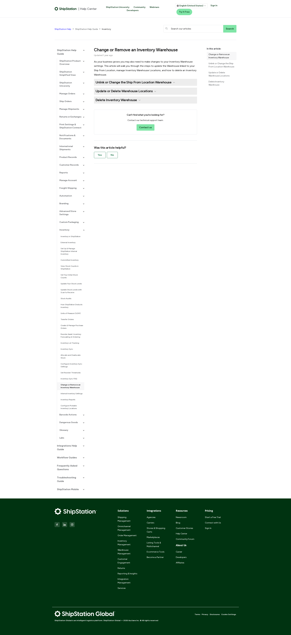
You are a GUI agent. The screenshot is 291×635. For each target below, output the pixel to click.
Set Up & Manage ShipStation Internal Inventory (69, 251)
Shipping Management (124, 519)
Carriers (150, 522)
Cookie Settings (228, 614)
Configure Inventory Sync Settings (71, 365)
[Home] (66, 9)
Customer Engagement (124, 561)
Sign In (214, 5)
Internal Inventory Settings (71, 394)
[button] (69, 52)
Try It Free (184, 12)
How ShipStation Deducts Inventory (71, 305)
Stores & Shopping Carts (156, 530)
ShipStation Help (63, 29)
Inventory (106, 29)
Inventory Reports (68, 400)
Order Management (127, 535)
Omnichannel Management (124, 528)
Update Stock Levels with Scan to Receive (71, 291)
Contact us (145, 127)
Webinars (154, 7)
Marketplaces (153, 537)
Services (122, 588)
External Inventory (68, 242)
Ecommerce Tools (155, 552)
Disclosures (215, 614)
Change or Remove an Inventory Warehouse (70, 386)
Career (179, 552)
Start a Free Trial (213, 517)
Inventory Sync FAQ (69, 379)
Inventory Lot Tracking (70, 343)
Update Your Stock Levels (71, 284)
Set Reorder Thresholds (70, 373)
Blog (178, 522)
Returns (121, 568)
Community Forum (185, 539)
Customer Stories (184, 528)
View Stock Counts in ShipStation (70, 267)
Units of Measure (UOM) (71, 313)
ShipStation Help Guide (86, 29)
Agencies (151, 517)
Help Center (181, 533)
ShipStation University (117, 7)
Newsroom (181, 517)
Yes (100, 154)
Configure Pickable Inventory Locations (69, 407)
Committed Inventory (70, 260)
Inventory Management (124, 543)
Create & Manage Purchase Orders (72, 326)
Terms (197, 614)
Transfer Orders (67, 319)
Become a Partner (155, 557)
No (112, 154)
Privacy (205, 614)
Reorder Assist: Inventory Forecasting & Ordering (71, 335)
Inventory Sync (67, 349)
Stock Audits (66, 298)
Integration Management (124, 581)
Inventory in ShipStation (70, 236)
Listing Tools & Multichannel (154, 544)
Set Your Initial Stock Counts (69, 276)
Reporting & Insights (127, 573)
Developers (133, 10)
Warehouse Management (124, 552)
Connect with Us (213, 522)
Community (140, 7)
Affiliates (180, 562)
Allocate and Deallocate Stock (70, 356)
